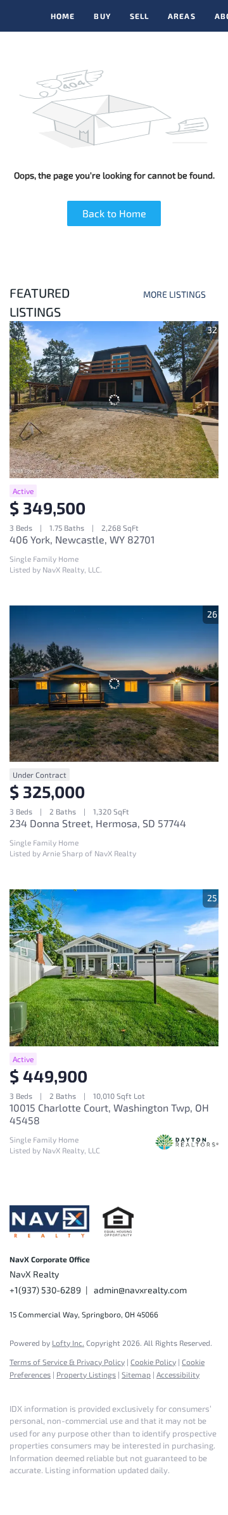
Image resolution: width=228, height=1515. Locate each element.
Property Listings (86, 1374)
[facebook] (16, 1489)
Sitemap (136, 1374)
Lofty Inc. (68, 1342)
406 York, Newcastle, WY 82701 (82, 539)
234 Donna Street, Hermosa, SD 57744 (98, 823)
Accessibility (178, 1374)
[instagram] (41, 1489)
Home (63, 15)
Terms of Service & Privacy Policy (67, 1361)
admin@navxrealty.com (140, 1289)
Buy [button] (102, 15)
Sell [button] (139, 15)
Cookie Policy (153, 1361)
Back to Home (114, 213)
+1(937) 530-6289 (45, 1289)
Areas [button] (182, 15)
